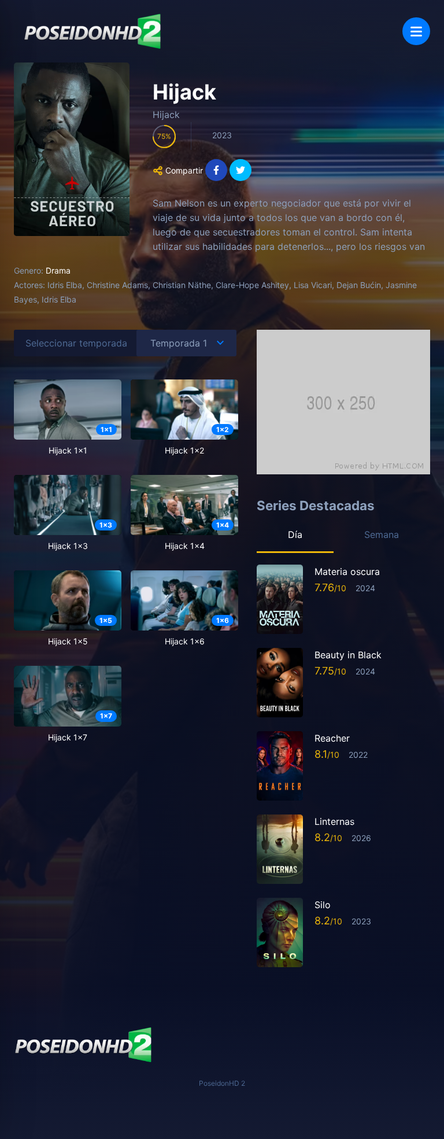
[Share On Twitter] (240, 170)
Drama (58, 270)
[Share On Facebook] (216, 170)
